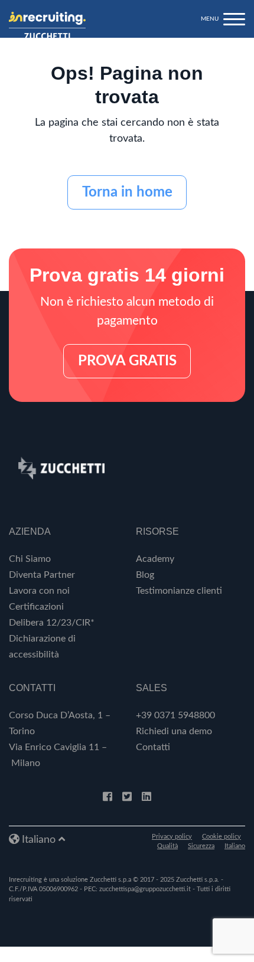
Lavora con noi (39, 590)
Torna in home (127, 192)
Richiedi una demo (174, 731)
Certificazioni (36, 606)
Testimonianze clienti (179, 590)
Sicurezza (201, 846)
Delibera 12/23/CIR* (52, 622)
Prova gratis (127, 361)
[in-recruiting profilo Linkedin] (146, 797)
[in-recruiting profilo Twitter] (127, 797)
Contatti (153, 747)
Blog (145, 575)
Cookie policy (221, 836)
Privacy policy (172, 836)
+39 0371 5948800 (175, 715)
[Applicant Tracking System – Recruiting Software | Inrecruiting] (47, 26)
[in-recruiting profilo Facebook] (107, 797)
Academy (155, 559)
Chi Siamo (30, 559)
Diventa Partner (42, 575)
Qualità (167, 846)
